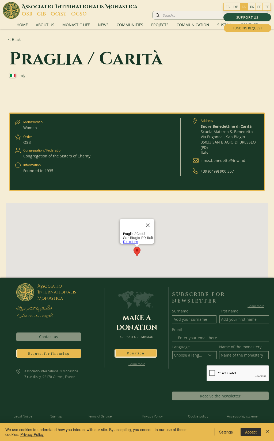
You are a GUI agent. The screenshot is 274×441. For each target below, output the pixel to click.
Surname (180, 311)
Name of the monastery (240, 347)
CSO (81, 14)
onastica (124, 6)
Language (181, 347)
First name (228, 311)
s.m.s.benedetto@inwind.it (225, 160)
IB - (46, 14)
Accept (251, 432)
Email (177, 329)
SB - (31, 14)
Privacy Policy (32, 434)
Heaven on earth (33, 316)
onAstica (52, 298)
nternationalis (81, 6)
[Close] (267, 432)
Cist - (63, 14)
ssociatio (40, 6)
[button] (247, 17)
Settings (226, 432)
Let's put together (33, 308)
